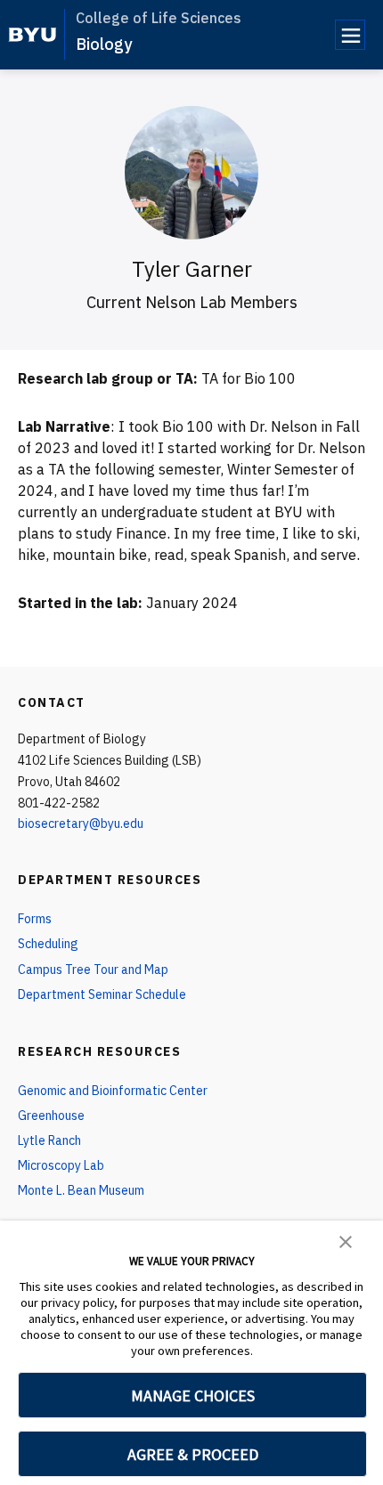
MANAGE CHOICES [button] (193, 1395)
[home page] (32, 35)
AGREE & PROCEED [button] (192, 1454)
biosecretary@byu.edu (80, 824)
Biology (104, 44)
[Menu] (350, 35)
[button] (345, 1240)
